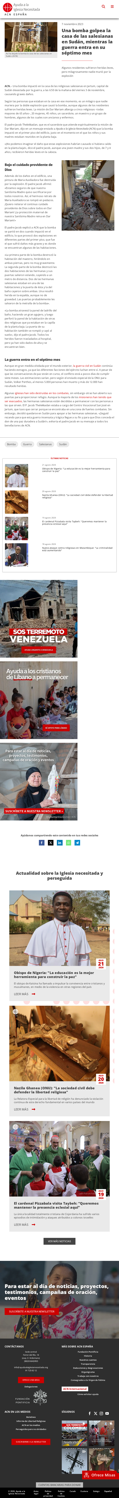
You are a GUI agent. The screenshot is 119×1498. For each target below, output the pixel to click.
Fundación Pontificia (88, 1351)
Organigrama (88, 1372)
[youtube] (107, 1413)
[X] (50, 842)
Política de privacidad (48, 1493)
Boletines (31, 1417)
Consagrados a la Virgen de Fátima (88, 1380)
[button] (103, 6)
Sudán (63, 444)
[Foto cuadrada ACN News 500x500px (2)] (38, 581)
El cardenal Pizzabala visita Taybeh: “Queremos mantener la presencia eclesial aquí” (74, 522)
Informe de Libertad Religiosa (31, 1421)
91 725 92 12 (31, 1370)
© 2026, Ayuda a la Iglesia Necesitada (16, 1492)
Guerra (27, 444)
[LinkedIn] (59, 842)
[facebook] (89, 1413)
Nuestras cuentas (88, 1359)
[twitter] (95, 1413)
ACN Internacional (75, 1389)
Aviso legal (36, 1492)
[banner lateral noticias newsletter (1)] (38, 744)
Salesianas (45, 444)
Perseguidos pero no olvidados (31, 1429)
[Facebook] (41, 842)
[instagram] (101, 1413)
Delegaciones (30, 1386)
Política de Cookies (61, 1493)
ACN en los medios (31, 1425)
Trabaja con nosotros (88, 1376)
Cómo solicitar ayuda (88, 1394)
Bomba (11, 444)
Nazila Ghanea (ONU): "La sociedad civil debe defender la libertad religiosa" (77, 496)
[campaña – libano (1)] (38, 662)
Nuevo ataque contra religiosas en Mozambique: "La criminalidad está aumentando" (77, 549)
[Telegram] (77, 842)
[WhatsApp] (68, 842)
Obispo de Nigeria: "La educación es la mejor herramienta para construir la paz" (76, 470)
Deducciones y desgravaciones (88, 1368)
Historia (88, 1355)
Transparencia (88, 1363)
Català (73, 1491)
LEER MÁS (21, 994)
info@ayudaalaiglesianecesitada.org (31, 1367)
